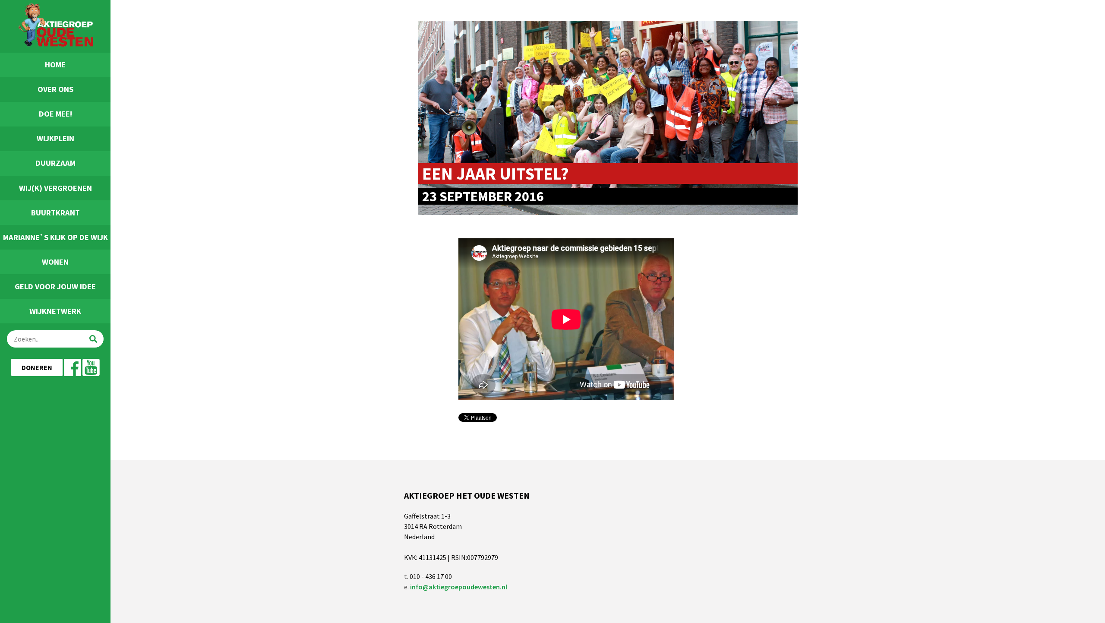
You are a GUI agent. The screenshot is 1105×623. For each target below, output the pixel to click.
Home (55, 65)
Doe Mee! (55, 114)
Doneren (37, 367)
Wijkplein (55, 138)
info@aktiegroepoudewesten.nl (458, 586)
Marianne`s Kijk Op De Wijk (55, 237)
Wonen (55, 262)
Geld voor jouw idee (55, 286)
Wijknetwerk (55, 311)
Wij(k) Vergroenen (55, 188)
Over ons (55, 89)
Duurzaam (55, 163)
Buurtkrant (55, 213)
